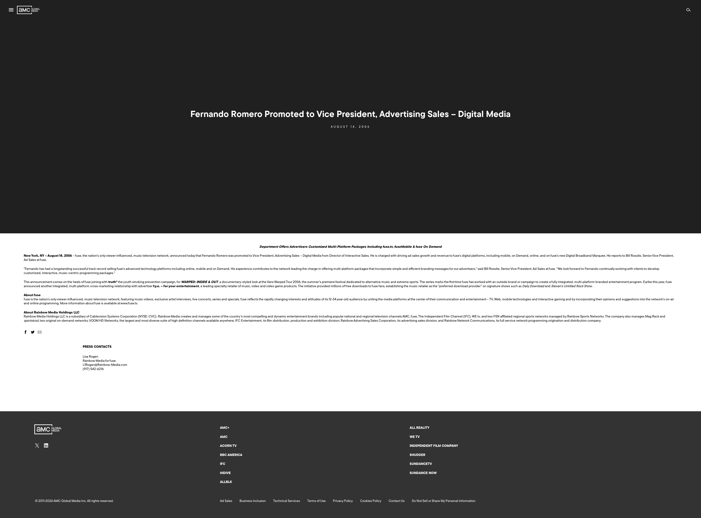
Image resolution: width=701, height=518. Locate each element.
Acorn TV (228, 446)
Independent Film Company (434, 446)
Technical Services (286, 501)
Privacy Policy (343, 501)
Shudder (417, 455)
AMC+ (224, 428)
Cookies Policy (370, 501)
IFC (222, 464)
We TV (415, 437)
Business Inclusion (253, 501)
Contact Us (397, 501)
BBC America (231, 455)
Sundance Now (423, 473)
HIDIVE (225, 473)
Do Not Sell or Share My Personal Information (443, 501)
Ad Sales (226, 501)
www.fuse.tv (128, 303)
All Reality (419, 428)
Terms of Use (316, 501)
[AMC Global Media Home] (28, 10)
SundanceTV (421, 464)
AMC (223, 437)
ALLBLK (226, 482)
